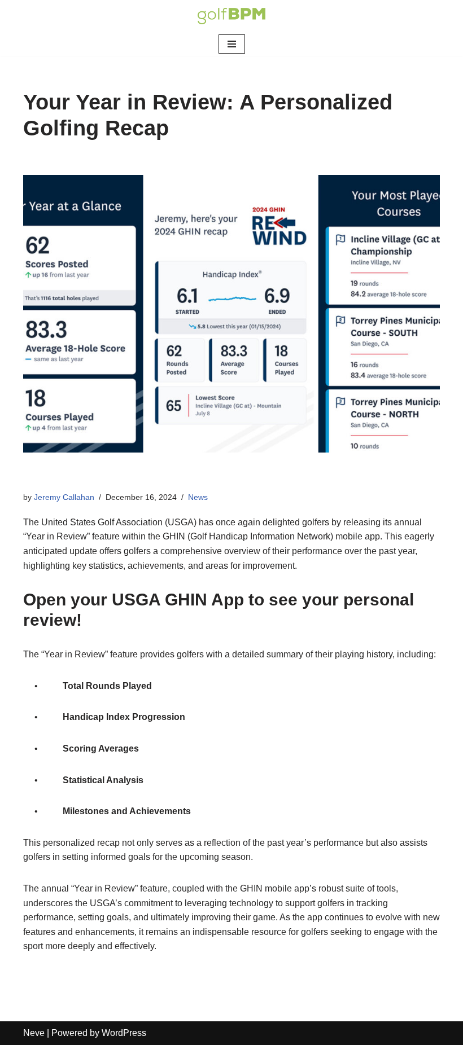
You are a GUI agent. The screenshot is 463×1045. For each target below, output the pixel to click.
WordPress (124, 1033)
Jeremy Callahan (64, 497)
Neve (34, 1033)
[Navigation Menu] (232, 44)
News (198, 497)
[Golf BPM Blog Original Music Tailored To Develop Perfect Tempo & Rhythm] (231, 16)
